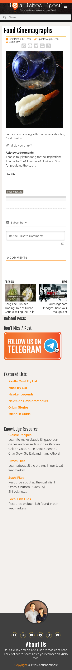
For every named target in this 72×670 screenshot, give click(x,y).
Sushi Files (16, 478)
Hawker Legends (20, 394)
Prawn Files (16, 461)
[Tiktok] (49, 635)
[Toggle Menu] (65, 6)
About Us (36, 645)
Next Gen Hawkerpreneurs (28, 401)
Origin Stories (18, 407)
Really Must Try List (22, 381)
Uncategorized (14, 191)
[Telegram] (40, 635)
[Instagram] (23, 635)
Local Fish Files (19, 499)
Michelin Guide (19, 414)
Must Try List (17, 388)
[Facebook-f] (14, 635)
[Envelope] (57, 635)
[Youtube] (32, 635)
